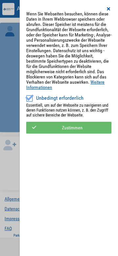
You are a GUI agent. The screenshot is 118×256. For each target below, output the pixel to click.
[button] (109, 9)
